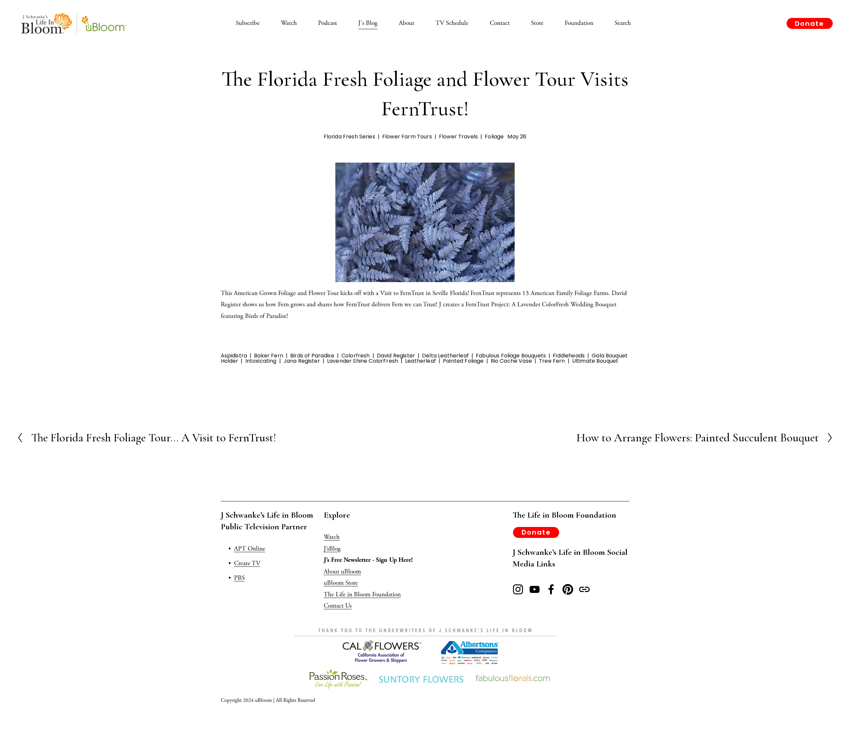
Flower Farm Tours (407, 136)
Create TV (247, 563)
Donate (809, 23)
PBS (239, 578)
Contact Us (338, 606)
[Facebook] (551, 589)
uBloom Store (341, 583)
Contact (500, 23)
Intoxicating (261, 361)
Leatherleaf (420, 361)
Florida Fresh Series (349, 136)
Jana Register (302, 361)
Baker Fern (268, 355)
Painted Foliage (463, 361)
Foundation (579, 23)
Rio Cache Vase (511, 361)
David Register (396, 355)
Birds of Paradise (312, 355)
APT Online (249, 549)
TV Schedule (452, 23)
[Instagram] (518, 589)
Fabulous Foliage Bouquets (511, 355)
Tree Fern (552, 361)
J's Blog (368, 23)
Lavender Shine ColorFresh (362, 361)
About (406, 23)
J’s (326, 549)
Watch (289, 23)
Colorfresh (355, 355)
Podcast (327, 23)
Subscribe (248, 23)
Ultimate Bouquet (595, 361)
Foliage (494, 136)
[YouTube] (534, 589)
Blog (335, 549)
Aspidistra (234, 355)
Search (623, 23)
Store (537, 23)
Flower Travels (458, 136)
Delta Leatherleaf (445, 355)
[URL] (584, 589)
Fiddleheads (569, 355)
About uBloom (342, 571)
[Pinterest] (567, 589)
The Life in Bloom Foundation (362, 594)
